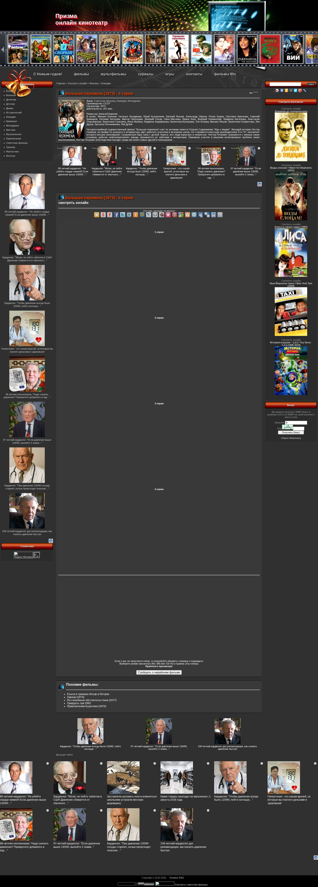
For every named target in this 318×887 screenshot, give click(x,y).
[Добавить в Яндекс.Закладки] (103, 214)
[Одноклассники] (286, 90)
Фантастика (12, 151)
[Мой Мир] (291, 90)
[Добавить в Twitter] (122, 214)
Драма (9, 108)
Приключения (13, 138)
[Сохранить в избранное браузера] (96, 214)
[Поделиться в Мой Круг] (194, 214)
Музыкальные (13, 134)
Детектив (11, 99)
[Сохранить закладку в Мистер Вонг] (174, 214)
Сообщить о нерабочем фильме (159, 672)
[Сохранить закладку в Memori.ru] (168, 214)
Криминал (11, 121)
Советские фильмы (17, 143)
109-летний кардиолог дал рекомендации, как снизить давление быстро (227, 747)
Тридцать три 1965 (79, 703)
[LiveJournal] (304, 90)
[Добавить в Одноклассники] (135, 214)
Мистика (10, 130)
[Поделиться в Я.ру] (109, 214)
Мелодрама (12, 125)
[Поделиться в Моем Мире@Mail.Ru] (142, 214)
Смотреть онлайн (77, 83)
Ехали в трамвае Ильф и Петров (88, 694)
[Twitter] (295, 90)
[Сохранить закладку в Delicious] (207, 214)
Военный (11, 95)
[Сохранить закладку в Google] (181, 214)
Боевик (10, 91)
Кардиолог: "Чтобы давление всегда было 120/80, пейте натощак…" (90, 747)
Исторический (14, 112)
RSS (181, 877)
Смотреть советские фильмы (191, 884)
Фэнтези (10, 156)
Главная (60, 83)
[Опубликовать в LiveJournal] (148, 214)
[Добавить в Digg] (220, 214)
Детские (10, 104)
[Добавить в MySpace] (200, 214)
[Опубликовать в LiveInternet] (155, 214)
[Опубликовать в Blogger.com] (187, 214)
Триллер (10, 147)
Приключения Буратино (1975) (86, 706)
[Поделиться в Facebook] (116, 214)
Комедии (11, 117)
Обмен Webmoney (291, 438)
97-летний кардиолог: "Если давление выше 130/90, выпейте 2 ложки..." (159, 747)
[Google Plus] (300, 90)
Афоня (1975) (75, 697)
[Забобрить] (161, 214)
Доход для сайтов (64, 755)
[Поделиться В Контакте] (129, 214)
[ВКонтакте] (282, 90)
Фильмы (94, 83)
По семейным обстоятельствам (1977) (92, 700)
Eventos (174, 877)
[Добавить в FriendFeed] (213, 214)
